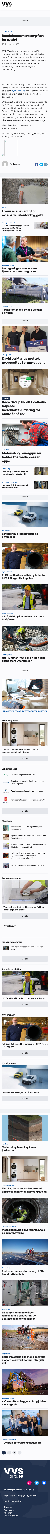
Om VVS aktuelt (11, 1515)
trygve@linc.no (18, 90)
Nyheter (6, 31)
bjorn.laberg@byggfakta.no (24, 1495)
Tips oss (8, 1507)
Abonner (8, 1513)
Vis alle (25, 758)
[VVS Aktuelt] (7, 4)
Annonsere (9, 1510)
